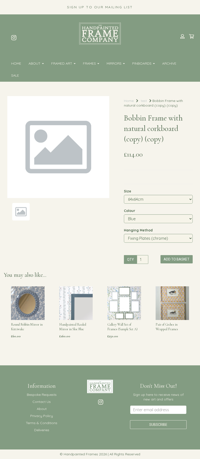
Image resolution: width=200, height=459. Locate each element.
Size (127, 191)
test (144, 101)
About (35, 63)
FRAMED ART (62, 63)
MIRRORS (114, 63)
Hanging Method (138, 230)
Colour (129, 211)
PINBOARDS (142, 63)
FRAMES (90, 63)
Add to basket (177, 259)
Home (16, 63)
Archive (169, 63)
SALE (15, 75)
